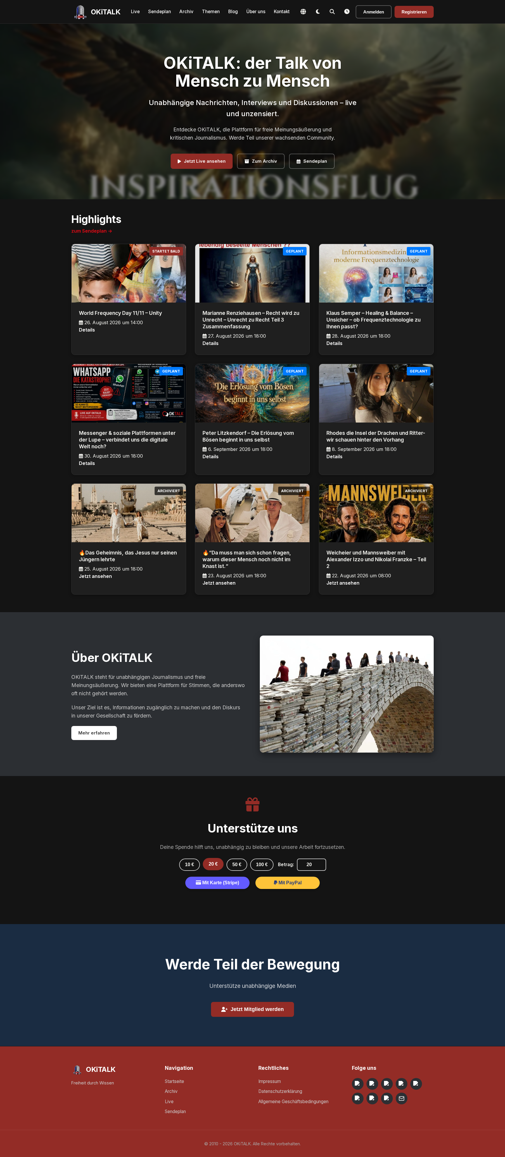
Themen (211, 11)
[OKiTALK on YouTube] (358, 1098)
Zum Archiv (264, 161)
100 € (262, 864)
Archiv (186, 11)
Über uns (255, 11)
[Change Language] (303, 12)
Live (135, 11)
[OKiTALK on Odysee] (387, 1084)
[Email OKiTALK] (401, 1098)
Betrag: (286, 864)
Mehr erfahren (94, 733)
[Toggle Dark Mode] (318, 12)
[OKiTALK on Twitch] (416, 1084)
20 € (213, 863)
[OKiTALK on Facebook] (372, 1084)
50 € (236, 864)
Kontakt (282, 11)
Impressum (269, 1081)
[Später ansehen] (347, 12)
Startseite (174, 1081)
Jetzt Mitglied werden (257, 1009)
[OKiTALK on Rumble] (372, 1098)
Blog (233, 11)
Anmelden (373, 11)
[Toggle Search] (332, 12)
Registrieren (414, 11)
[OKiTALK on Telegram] (358, 1084)
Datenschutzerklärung (280, 1091)
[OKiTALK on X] (387, 1098)
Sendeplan (159, 11)
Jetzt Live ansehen (205, 161)
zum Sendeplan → (91, 231)
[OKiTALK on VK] (401, 1084)
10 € (189, 864)
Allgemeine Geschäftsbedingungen (293, 1101)
